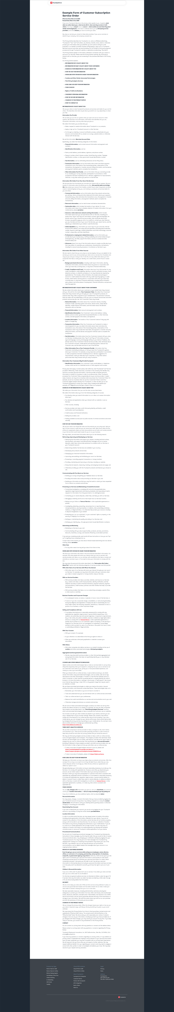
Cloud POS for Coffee (79, 971)
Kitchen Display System (52, 973)
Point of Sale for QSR (52, 969)
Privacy (102, 969)
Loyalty (48, 984)
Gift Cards (49, 982)
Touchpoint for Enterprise (80, 976)
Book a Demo (77, 985)
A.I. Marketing (50, 980)
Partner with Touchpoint (79, 981)
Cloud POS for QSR (78, 969)
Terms (101, 971)
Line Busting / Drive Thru (52, 975)
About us (76, 987)
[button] (86, 3)
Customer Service (78, 978)
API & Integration (78, 983)
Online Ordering (51, 977)
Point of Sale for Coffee (52, 971)
